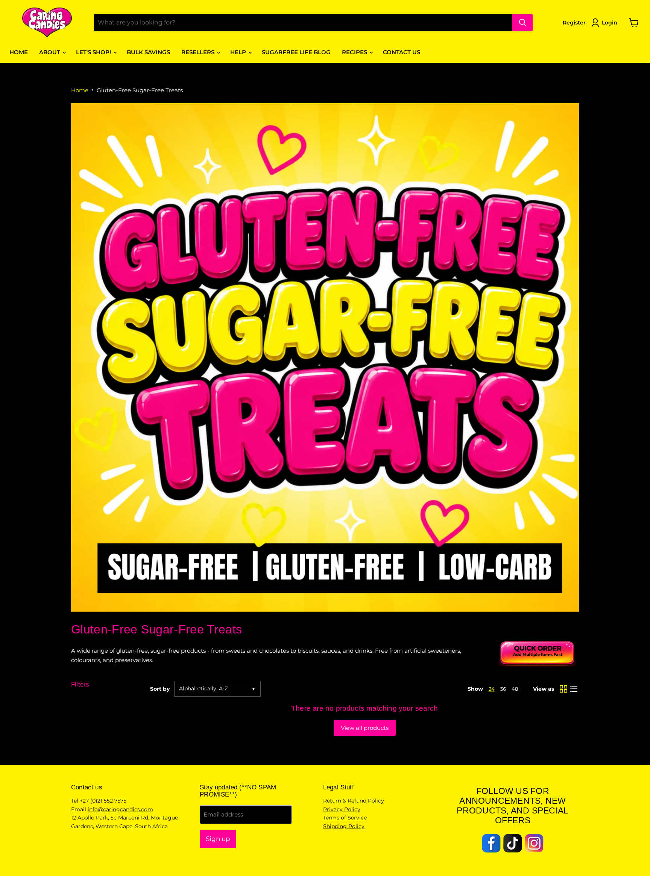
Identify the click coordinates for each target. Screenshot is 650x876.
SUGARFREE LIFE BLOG (296, 52)
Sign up (218, 838)
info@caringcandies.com (120, 809)
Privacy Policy (341, 809)
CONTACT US (401, 52)
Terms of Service (345, 817)
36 (503, 689)
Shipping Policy (343, 826)
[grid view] (563, 689)
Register (574, 22)
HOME (18, 52)
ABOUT (50, 52)
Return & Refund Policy (353, 800)
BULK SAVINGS (148, 52)
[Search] (522, 22)
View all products (365, 727)
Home (79, 90)
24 (492, 689)
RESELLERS (198, 52)
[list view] (574, 689)
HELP (239, 52)
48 (515, 689)
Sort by (160, 689)
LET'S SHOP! (94, 52)
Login (609, 22)
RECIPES (355, 52)
